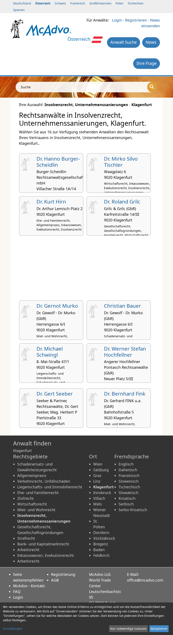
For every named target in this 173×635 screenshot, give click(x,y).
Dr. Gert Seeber (54, 393)
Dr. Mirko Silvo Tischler (121, 161)
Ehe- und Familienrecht (38, 492)
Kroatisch (127, 498)
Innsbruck (102, 492)
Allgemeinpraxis (31, 475)
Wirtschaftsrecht (32, 504)
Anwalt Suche (123, 42)
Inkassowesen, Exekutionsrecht (45, 555)
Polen (119, 3)
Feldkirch (101, 555)
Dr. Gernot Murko (57, 305)
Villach (99, 498)
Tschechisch (129, 486)
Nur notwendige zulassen (128, 629)
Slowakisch (128, 492)
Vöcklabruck (104, 538)
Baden (99, 549)
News (151, 42)
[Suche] (152, 87)
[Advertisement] (86, 269)
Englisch (126, 464)
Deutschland (22, 3)
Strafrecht (26, 538)
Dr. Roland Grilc (122, 201)
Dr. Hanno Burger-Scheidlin (58, 161)
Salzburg (101, 469)
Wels (97, 504)
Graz (97, 475)
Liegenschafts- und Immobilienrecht (49, 486)
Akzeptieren (158, 629)
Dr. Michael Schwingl (49, 351)
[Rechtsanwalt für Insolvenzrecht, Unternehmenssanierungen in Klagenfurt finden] (48, 29)
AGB (55, 580)
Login (117, 20)
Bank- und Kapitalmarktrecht (43, 543)
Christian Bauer (122, 305)
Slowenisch (129, 481)
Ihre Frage (147, 63)
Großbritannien (100, 3)
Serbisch (126, 504)
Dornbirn (101, 532)
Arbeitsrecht (28, 549)
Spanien (19, 10)
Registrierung (63, 574)
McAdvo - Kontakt (29, 585)
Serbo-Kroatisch (133, 509)
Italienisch (128, 469)
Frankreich (77, 3)
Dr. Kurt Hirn (51, 201)
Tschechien (135, 3)
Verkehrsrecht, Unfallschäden (43, 481)
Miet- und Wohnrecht (36, 509)
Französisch (129, 475)
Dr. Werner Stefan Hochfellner (125, 351)
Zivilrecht (25, 498)
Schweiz (60, 3)
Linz (96, 481)
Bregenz (100, 543)
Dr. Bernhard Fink (124, 393)
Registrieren (136, 20)
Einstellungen (13, 629)
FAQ (16, 591)
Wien (97, 464)
